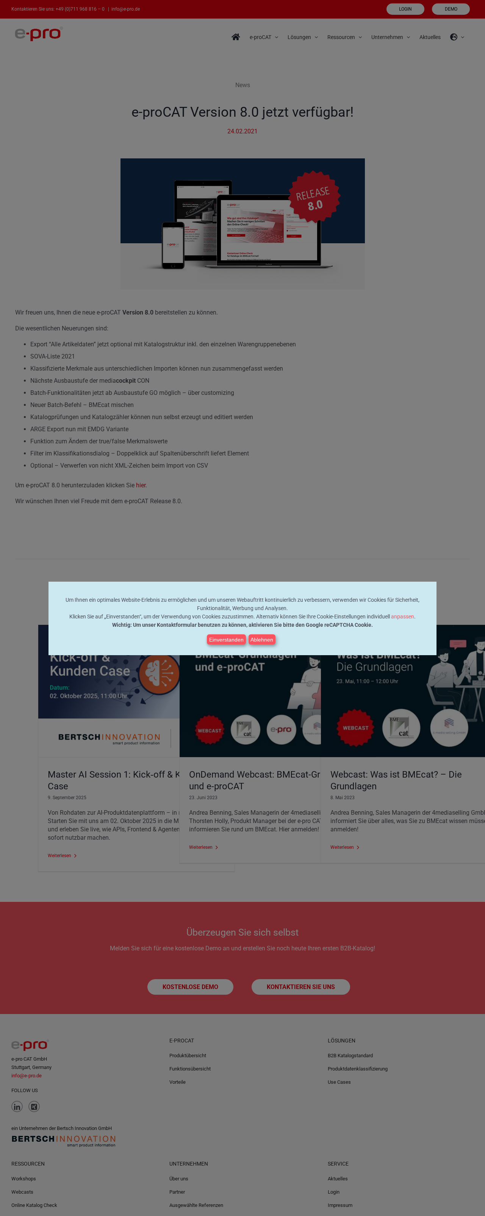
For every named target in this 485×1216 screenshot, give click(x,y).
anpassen (402, 616)
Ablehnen (261, 640)
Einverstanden (226, 640)
